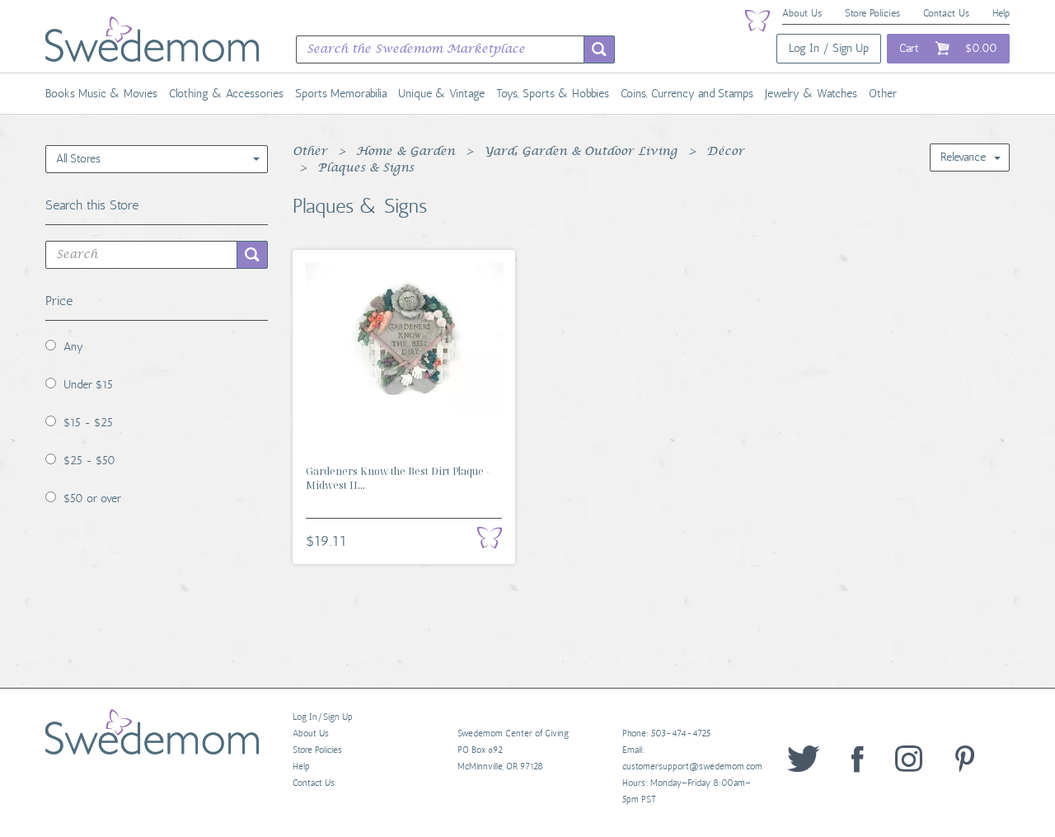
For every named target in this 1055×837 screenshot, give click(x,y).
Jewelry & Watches (811, 94)
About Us (802, 13)
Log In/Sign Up (323, 717)
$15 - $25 (88, 423)
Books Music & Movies (101, 94)
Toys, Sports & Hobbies (552, 94)
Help (1001, 13)
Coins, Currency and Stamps (687, 94)
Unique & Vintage (441, 94)
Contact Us (946, 13)
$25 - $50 (89, 461)
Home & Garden (405, 151)
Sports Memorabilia (341, 94)
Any (73, 347)
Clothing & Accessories (226, 94)
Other (883, 94)
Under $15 (88, 385)
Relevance (963, 157)
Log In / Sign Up (829, 48)
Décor (725, 151)
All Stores (78, 159)
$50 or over (92, 498)
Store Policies (872, 13)
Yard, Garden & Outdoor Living (581, 151)
